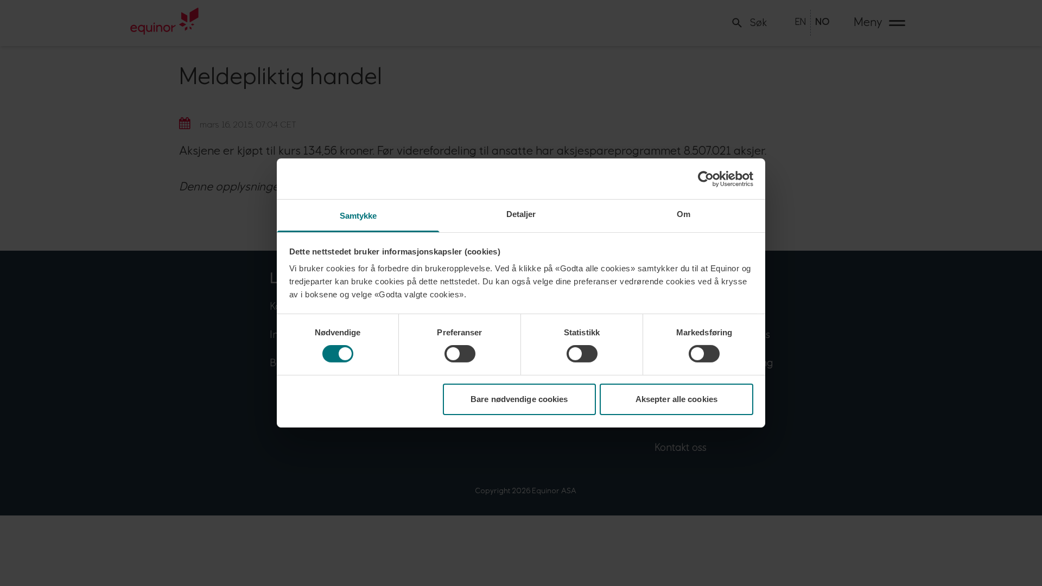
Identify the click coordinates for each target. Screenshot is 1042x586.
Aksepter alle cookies (676, 399)
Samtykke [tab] (358, 215)
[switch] (459, 353)
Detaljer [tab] (521, 214)
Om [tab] (683, 214)
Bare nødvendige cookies (519, 399)
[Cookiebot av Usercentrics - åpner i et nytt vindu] (705, 178)
